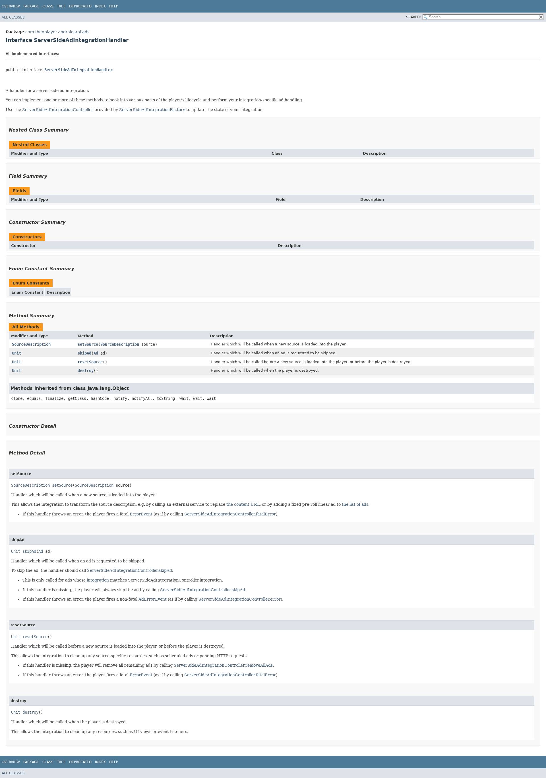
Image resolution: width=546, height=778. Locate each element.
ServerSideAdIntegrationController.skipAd (129, 570)
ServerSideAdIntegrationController (57, 109)
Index (100, 6)
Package (31, 6)
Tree (61, 6)
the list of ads (355, 504)
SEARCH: (413, 17)
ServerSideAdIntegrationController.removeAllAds (223, 665)
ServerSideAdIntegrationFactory (152, 109)
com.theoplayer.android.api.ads (57, 32)
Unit (16, 353)
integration (98, 580)
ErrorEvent (141, 514)
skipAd (84, 353)
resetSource (90, 362)
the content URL (243, 504)
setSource (88, 344)
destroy (86, 370)
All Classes (13, 17)
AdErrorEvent (152, 599)
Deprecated (80, 6)
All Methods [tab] (25, 327)
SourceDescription (31, 344)
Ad (96, 353)
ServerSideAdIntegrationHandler (78, 69)
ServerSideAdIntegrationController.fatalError (230, 514)
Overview (11, 6)
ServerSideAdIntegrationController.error (239, 599)
